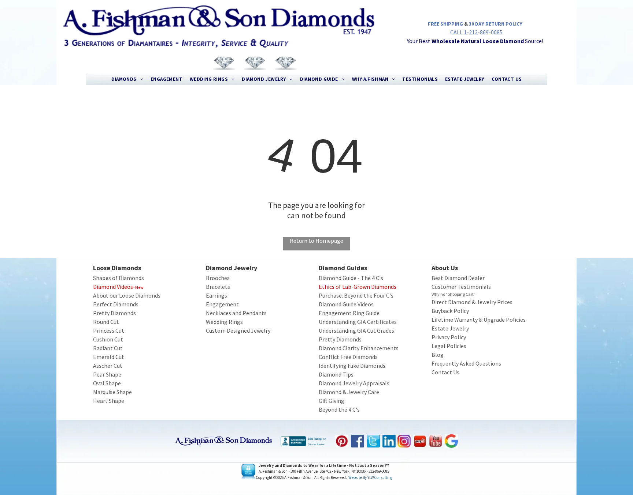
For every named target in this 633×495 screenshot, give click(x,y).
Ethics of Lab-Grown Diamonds (357, 286)
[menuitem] (127, 79)
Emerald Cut (108, 356)
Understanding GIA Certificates (358, 321)
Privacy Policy (449, 337)
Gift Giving (331, 400)
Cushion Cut (108, 339)
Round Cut (106, 321)
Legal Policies (449, 345)
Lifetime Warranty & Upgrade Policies (479, 319)
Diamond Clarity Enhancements (359, 348)
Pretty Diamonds (114, 313)
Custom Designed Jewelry (238, 330)
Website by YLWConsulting (370, 477)
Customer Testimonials (461, 286)
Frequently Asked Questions (466, 363)
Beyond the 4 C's (339, 409)
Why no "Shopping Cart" (453, 294)
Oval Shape (107, 383)
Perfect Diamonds (115, 304)
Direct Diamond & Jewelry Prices (472, 302)
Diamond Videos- (114, 286)
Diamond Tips (336, 374)
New (139, 287)
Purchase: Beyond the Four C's (356, 295)
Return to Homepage (316, 240)
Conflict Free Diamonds (348, 356)
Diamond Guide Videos (346, 304)
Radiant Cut (108, 348)
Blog (438, 354)
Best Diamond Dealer (458, 277)
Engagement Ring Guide (349, 313)
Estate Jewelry (450, 328)
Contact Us (445, 372)
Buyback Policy (450, 310)
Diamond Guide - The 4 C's (351, 277)
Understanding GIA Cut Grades (356, 330)
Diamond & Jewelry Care (349, 392)
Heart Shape (108, 400)
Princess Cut (108, 330)
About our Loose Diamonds (126, 295)
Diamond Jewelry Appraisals (354, 383)
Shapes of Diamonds (118, 277)
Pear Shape (107, 374)
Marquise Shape (112, 392)
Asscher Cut (107, 365)
